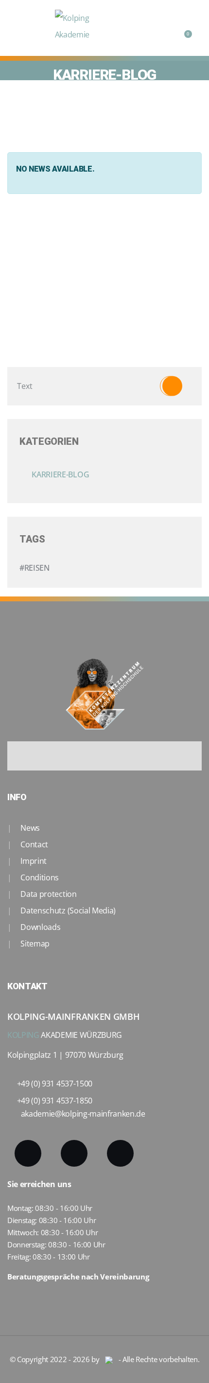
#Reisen (34, 568)
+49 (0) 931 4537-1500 (54, 1083)
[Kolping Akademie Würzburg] (84, 28)
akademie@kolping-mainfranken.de (83, 1113)
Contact (33, 844)
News (29, 828)
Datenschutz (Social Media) (67, 910)
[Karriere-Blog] (96, 474)
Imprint (33, 861)
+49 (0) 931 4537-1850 (54, 1100)
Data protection (48, 894)
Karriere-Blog (60, 474)
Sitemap (34, 943)
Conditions (39, 877)
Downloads (40, 927)
